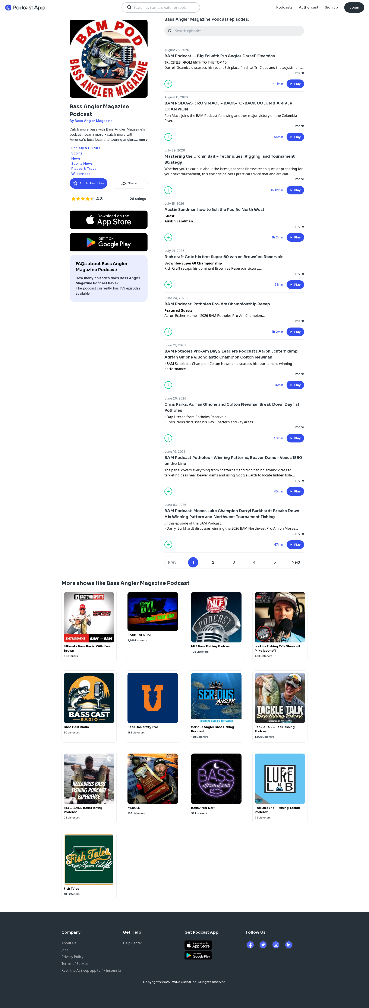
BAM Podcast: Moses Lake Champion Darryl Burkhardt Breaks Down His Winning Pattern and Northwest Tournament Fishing (231, 513)
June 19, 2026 (175, 451)
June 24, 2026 (175, 298)
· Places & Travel (83, 168)
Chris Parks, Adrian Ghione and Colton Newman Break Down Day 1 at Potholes (231, 407)
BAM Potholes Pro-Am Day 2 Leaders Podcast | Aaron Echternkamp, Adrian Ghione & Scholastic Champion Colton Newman (231, 354)
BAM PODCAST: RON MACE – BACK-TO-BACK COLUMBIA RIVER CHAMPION (228, 106)
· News (75, 158)
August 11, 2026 (176, 97)
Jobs (65, 950)
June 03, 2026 (175, 505)
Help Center (132, 943)
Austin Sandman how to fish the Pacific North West (214, 209)
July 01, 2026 (174, 251)
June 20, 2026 (175, 398)
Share (132, 183)
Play (297, 84)
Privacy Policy (72, 956)
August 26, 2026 (176, 50)
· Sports (76, 153)
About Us (69, 943)
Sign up (331, 7)
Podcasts (284, 7)
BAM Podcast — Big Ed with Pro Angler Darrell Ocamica (219, 56)
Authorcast (308, 7)
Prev (172, 562)
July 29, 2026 (174, 150)
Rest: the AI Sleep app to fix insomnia (91, 970)
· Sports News (81, 163)
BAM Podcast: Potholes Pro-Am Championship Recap (217, 304)
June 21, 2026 (175, 345)
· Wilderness (80, 174)
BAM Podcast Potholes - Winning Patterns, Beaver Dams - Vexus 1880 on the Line (233, 460)
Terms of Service (75, 963)
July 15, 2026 (174, 203)
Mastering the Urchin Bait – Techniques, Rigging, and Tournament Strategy (229, 159)
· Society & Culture (85, 148)
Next (296, 562)
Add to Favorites (92, 183)
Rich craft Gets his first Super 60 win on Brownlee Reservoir (223, 256)
